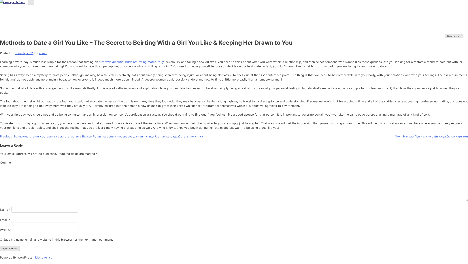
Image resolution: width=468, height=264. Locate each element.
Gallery (449, 22)
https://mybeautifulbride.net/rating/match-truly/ (132, 62)
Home (448, 9)
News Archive (452, 31)
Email (5, 220)
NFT (447, 27)
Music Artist (43, 257)
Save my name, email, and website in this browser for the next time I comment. (58, 239)
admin (43, 53)
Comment (8, 162)
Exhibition (450, 18)
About (448, 14)
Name (5, 209)
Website (5, 230)
